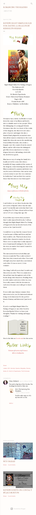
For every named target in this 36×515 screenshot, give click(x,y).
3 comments (11, 496)
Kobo (27, 191)
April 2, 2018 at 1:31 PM (25, 381)
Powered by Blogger (20, 508)
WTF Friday (9, 461)
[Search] (31, 3)
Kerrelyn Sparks (15, 368)
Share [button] (4, 365)
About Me (8, 11)
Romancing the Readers (15, 7)
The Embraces (25, 371)
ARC (8, 368)
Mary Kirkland (14, 381)
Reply (11, 403)
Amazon (10, 191)
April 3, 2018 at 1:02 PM (23, 392)
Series (4, 371)
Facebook (18, 350)
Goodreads (19, 338)
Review (28, 368)
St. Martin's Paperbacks (14, 371)
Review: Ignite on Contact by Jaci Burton (17, 491)
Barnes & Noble (19, 191)
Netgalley (23, 368)
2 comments (11, 465)
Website (11, 350)
